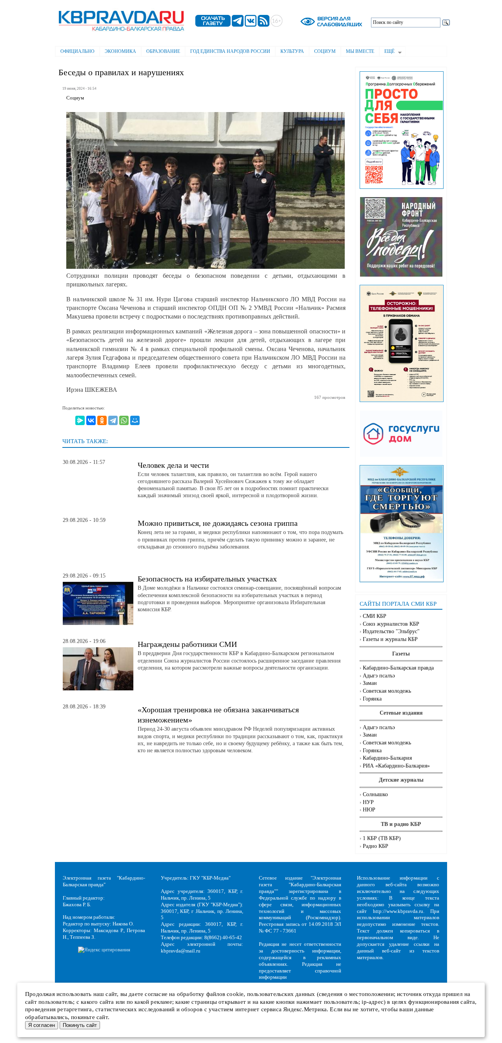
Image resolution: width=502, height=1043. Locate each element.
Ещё (387, 52)
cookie (235, 994)
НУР (368, 802)
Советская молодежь (387, 691)
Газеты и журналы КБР (390, 639)
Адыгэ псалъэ (379, 676)
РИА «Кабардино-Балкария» (396, 766)
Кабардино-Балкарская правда (398, 668)
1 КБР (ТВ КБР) (382, 838)
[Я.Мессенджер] (80, 420)
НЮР (369, 810)
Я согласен (41, 1025)
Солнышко (375, 794)
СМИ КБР (374, 616)
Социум (325, 51)
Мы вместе (360, 51)
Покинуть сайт (80, 1025)
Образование (163, 51)
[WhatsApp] (124, 420)
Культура (292, 51)
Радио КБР (375, 846)
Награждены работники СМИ (187, 644)
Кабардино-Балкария (387, 758)
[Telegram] (113, 420)
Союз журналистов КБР (391, 624)
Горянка (372, 699)
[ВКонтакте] (91, 420)
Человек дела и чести (173, 465)
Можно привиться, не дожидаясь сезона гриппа (218, 523)
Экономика (120, 51)
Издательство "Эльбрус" (391, 631)
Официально (77, 51)
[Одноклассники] (102, 420)
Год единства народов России (230, 51)
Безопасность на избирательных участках (207, 578)
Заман (370, 683)
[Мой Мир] (135, 420)
